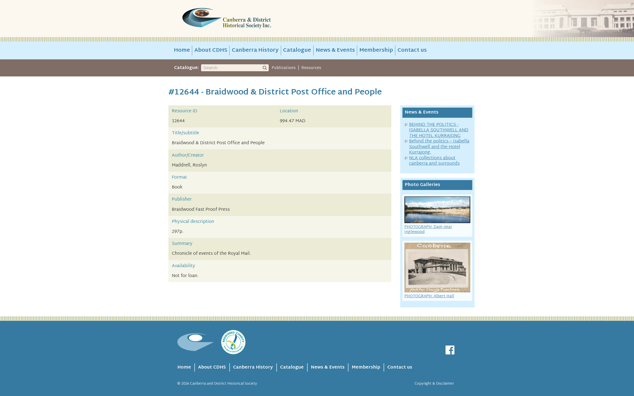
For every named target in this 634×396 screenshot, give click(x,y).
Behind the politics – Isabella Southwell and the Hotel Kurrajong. (439, 147)
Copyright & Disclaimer (434, 383)
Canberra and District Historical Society (223, 383)
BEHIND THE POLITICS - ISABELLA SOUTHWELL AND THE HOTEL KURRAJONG (438, 130)
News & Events (335, 50)
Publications (284, 68)
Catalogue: (186, 68)
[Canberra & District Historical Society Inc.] (244, 18)
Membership (376, 50)
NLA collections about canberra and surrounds (434, 161)
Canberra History (255, 50)
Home (182, 50)
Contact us (412, 50)
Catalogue (297, 50)
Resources (311, 68)
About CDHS (210, 50)
